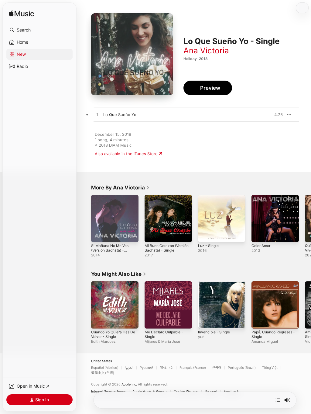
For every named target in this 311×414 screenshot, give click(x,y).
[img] (21, 13)
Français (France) (192, 367)
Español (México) (104, 367)
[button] (39, 30)
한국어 (216, 367)
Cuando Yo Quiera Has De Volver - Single (113, 334)
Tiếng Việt (270, 367)
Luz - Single (208, 245)
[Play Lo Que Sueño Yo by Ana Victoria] (97, 115)
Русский (146, 367)
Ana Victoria (206, 50)
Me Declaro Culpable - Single (164, 334)
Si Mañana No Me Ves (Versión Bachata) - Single (109, 250)
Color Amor (260, 245)
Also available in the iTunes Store (126, 153)
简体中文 (166, 367)
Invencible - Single (214, 332)
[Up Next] (278, 400)
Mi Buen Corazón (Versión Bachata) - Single (167, 247)
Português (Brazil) (242, 367)
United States (101, 361)
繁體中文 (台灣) (102, 373)
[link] (120, 187)
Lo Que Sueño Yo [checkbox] (119, 114)
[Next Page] (305, 218)
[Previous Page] (85, 218)
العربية (129, 367)
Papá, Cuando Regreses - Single (273, 334)
